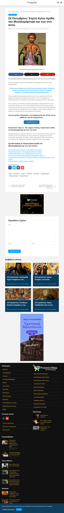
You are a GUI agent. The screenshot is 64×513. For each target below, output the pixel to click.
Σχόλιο (9, 224)
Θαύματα (5, 369)
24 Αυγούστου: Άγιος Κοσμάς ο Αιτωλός (43, 278)
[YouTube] (7, 418)
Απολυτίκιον (17, 173)
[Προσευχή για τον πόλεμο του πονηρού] (36, 428)
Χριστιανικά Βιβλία (39, 397)
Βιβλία (4, 409)
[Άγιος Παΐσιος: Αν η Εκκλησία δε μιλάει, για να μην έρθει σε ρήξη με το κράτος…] (5, 481)
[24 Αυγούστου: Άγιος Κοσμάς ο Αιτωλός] (46, 268)
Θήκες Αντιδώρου (38, 390)
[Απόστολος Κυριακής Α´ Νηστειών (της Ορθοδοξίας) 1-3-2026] (5, 441)
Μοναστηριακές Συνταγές (10, 402)
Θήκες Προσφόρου (39, 387)
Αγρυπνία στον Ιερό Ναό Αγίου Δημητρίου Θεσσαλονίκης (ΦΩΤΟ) (26, 155)
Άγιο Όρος (5, 389)
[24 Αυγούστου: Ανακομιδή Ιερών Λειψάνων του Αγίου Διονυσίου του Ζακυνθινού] (18, 268)
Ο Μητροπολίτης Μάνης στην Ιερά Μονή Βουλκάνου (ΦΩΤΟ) (25, 153)
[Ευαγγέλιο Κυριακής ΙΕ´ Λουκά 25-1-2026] (5, 454)
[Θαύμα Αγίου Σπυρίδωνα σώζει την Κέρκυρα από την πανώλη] (5, 493)
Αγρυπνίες (5, 399)
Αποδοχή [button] (19, 509)
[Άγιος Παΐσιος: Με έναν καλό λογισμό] (5, 465)
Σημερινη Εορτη (15, 11)
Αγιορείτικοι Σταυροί (39, 383)
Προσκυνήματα (7, 396)
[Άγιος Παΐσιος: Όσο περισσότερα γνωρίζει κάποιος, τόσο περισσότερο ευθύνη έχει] (5, 472)
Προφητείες (6, 392)
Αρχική (9, 11)
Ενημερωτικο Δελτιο (32, 122)
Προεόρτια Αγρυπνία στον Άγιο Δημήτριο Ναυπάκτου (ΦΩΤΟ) (25, 151)
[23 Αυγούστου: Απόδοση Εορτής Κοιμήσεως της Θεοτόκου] (18, 294)
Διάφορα (5, 376)
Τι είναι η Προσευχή (8, 423)
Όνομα (10, 243)
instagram (18, 167)
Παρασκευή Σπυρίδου (15, 28)
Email (33, 243)
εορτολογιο (36, 173)
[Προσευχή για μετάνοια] (36, 416)
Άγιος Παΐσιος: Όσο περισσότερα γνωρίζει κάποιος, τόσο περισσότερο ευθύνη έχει (14, 473)
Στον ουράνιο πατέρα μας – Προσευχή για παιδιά (46, 422)
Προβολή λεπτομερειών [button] (8, 509)
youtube (22, 167)
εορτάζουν (29, 173)
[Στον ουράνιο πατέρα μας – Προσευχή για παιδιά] (36, 421)
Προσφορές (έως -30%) (40, 407)
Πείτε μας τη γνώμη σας (9, 426)
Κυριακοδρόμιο (7, 372)
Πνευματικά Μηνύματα (9, 379)
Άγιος (10, 173)
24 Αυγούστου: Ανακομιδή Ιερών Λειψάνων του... (17, 278)
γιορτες (23, 173)
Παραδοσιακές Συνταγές (9, 406)
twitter (14, 167)
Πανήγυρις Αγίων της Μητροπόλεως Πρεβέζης (21, 161)
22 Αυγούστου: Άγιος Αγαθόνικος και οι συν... (44, 304)
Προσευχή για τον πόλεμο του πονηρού (45, 428)
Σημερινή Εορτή (24, 176)
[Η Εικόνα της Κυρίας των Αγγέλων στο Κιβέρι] (5, 501)
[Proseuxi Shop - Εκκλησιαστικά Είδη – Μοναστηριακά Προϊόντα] (45, 367)
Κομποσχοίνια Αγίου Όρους (41, 380)
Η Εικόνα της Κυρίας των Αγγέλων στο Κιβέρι (14, 501)
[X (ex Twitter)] (3, 418)
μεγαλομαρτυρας (45, 173)
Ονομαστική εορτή (13, 176)
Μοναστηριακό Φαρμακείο (41, 393)
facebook (10, 167)
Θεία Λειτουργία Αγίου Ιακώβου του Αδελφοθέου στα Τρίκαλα (25, 150)
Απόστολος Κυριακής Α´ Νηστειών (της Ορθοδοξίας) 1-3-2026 (13, 443)
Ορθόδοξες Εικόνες (39, 400)
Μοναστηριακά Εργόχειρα (41, 373)
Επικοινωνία (6, 430)
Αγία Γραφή (6, 386)
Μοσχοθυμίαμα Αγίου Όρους (41, 377)
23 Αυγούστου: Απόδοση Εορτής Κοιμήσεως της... (17, 304)
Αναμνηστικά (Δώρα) (39, 403)
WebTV (5, 382)
